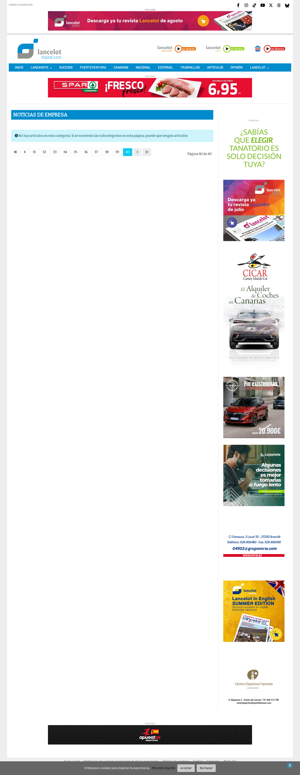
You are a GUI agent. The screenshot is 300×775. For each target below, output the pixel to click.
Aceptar (186, 768)
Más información (163, 768)
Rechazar (206, 768)
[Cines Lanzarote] (150, 388)
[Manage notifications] (290, 765)
